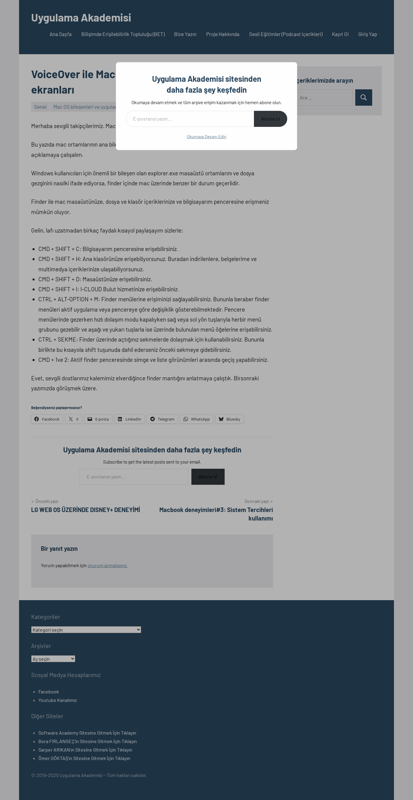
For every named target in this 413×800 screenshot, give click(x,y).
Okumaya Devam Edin (206, 136)
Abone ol (270, 118)
